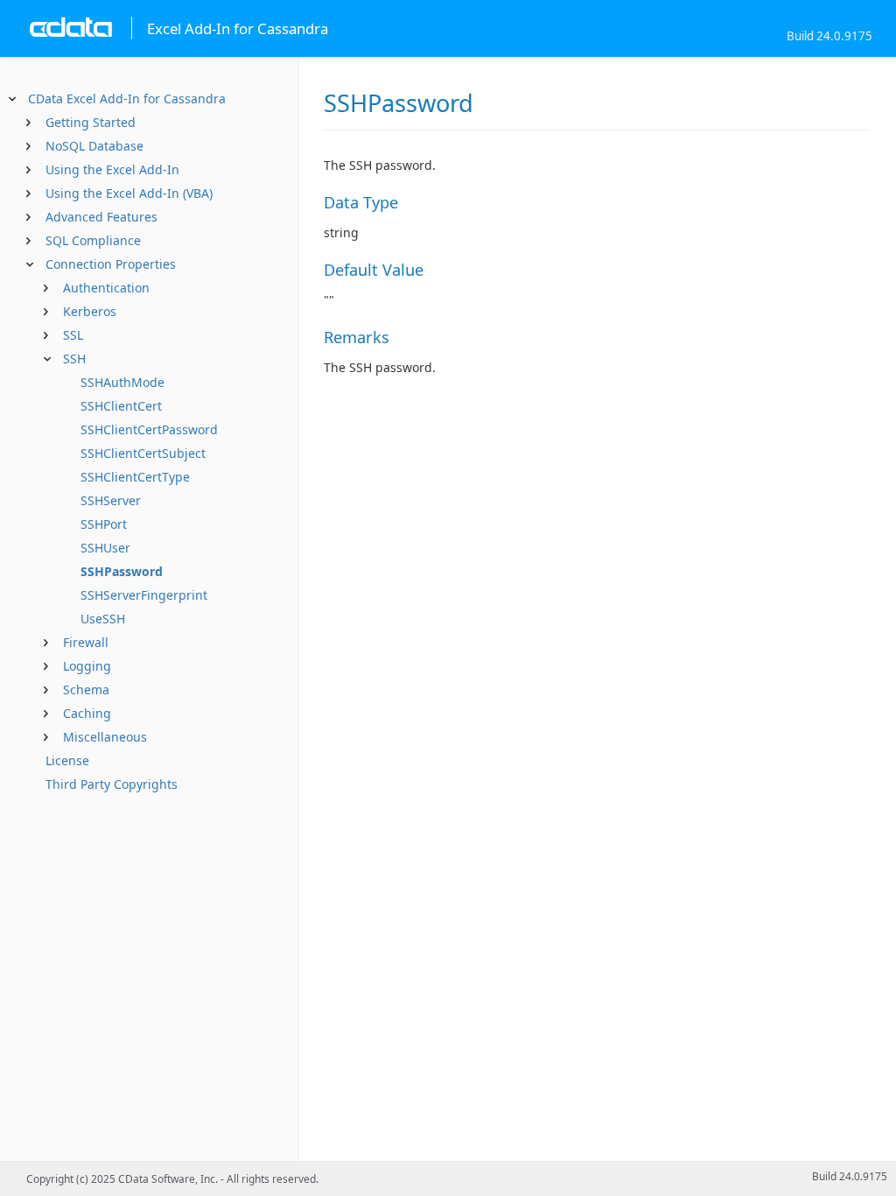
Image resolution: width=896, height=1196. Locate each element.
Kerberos (89, 311)
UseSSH (102, 618)
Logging (87, 666)
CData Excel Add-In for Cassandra (127, 98)
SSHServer (110, 500)
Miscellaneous (105, 736)
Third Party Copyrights (112, 784)
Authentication (106, 287)
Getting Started (91, 122)
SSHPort (103, 524)
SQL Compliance (93, 240)
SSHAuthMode (122, 382)
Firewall (85, 642)
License (67, 760)
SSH (74, 358)
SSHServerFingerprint (143, 595)
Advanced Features (102, 216)
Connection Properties (111, 264)
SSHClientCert (121, 405)
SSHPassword (121, 571)
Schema (86, 689)
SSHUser (105, 547)
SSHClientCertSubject (143, 453)
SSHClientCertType (135, 476)
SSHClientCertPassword (149, 429)
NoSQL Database (95, 145)
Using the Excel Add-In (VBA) (129, 193)
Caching (87, 713)
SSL (73, 335)
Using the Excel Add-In (112, 169)
